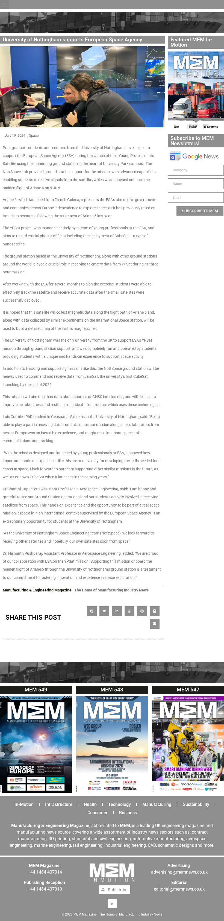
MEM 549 (36, 690)
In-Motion (24, 804)
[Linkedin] (112, 903)
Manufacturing (156, 804)
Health (90, 804)
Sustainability (196, 804)
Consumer (97, 812)
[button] (4, 4)
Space (34, 135)
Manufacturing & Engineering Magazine (37, 590)
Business (128, 812)
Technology (119, 804)
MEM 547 (188, 690)
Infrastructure (58, 804)
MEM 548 (112, 690)
